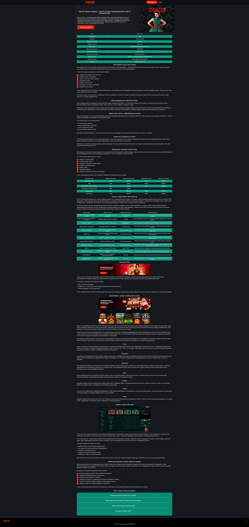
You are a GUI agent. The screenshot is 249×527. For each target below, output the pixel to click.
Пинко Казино (131, 524)
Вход (160, 2)
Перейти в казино (86, 27)
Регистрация (151, 2)
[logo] (90, 2)
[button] (247, 522)
